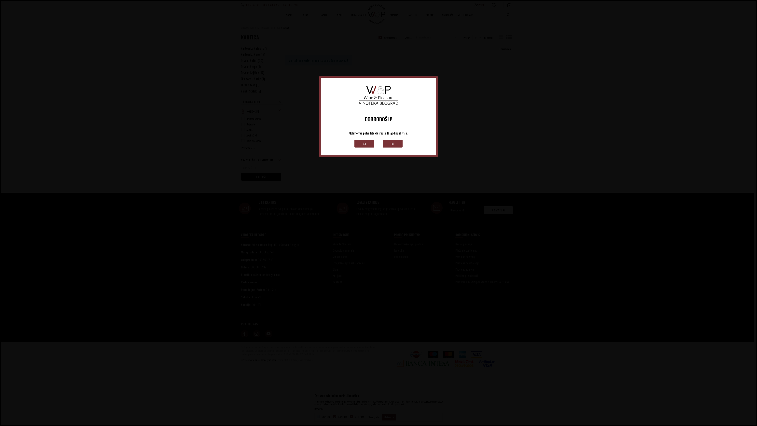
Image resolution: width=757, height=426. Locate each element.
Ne (393, 143)
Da (364, 143)
